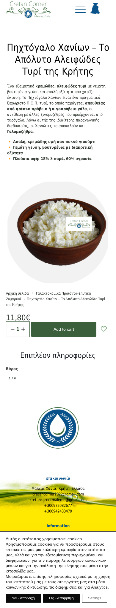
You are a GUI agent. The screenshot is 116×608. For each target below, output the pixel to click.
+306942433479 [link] (58, 511)
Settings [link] (94, 598)
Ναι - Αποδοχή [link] (23, 598)
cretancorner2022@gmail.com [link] (58, 494)
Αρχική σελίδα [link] (17, 293)
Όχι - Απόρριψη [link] (61, 598)
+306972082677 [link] (58, 505)
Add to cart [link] (64, 329)
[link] (28, 11)
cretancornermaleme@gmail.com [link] (58, 500)
